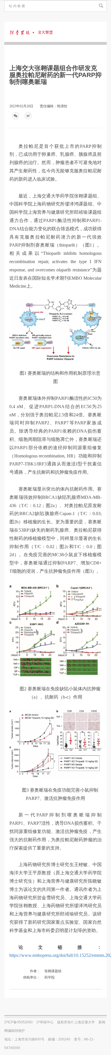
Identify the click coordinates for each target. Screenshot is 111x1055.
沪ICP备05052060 (18, 1022)
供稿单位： (31, 977)
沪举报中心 (45, 1022)
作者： (35, 971)
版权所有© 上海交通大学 (76, 1022)
